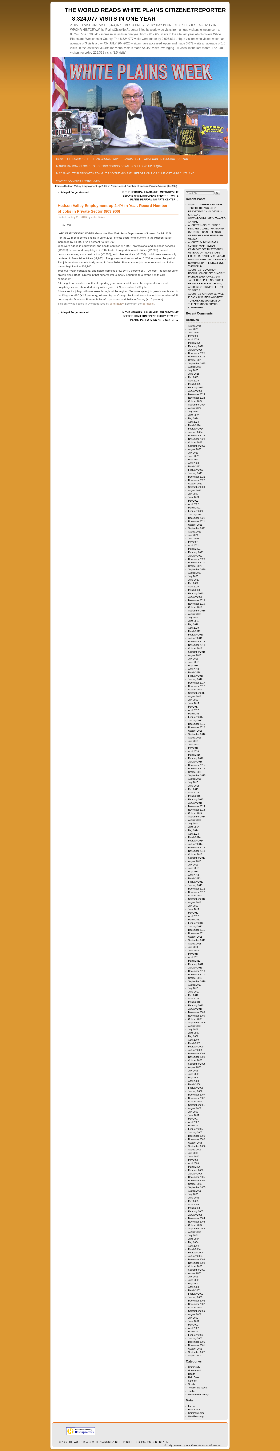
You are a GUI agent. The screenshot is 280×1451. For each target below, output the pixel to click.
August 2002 (194, 1314)
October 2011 (195, 936)
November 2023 (196, 439)
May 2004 (193, 1242)
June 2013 (193, 868)
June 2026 (193, 332)
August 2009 (194, 1026)
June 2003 (193, 1280)
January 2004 (195, 1256)
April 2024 (193, 422)
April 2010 (193, 998)
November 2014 (196, 809)
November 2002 (196, 1304)
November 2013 (196, 851)
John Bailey (98, 217)
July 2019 (193, 617)
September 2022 (197, 487)
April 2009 (193, 1039)
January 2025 (195, 391)
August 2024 (194, 408)
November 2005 (196, 1180)
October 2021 (195, 525)
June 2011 (193, 950)
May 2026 (193, 336)
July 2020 (193, 576)
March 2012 (194, 919)
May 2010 (193, 995)
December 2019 (196, 600)
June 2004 (193, 1239)
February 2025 (195, 387)
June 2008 (193, 1074)
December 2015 (196, 765)
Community (194, 1367)
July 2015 (193, 782)
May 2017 (193, 706)
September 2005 (197, 1187)
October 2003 (195, 1266)
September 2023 (197, 446)
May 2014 (193, 830)
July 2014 (193, 823)
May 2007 (193, 1118)
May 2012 (193, 912)
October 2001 (195, 1348)
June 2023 (193, 456)
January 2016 (195, 761)
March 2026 (194, 343)
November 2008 (196, 1057)
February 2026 (195, 346)
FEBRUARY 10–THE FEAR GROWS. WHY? (93, 158)
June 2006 (193, 1156)
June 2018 (193, 662)
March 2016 (194, 755)
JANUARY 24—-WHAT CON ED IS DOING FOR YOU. (156, 158)
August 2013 (194, 861)
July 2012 (193, 906)
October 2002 (195, 1307)
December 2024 (196, 394)
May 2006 (193, 1160)
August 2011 (194, 943)
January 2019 (195, 638)
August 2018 (194, 655)
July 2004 (193, 1235)
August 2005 (194, 1191)
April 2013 (193, 875)
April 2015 (193, 792)
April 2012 (193, 916)
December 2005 (196, 1177)
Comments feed (196, 1413)
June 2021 (193, 538)
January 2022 (195, 514)
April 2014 (193, 833)
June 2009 (193, 1033)
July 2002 (193, 1318)
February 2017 (195, 717)
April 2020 (193, 586)
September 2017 (197, 693)
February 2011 (195, 964)
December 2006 (196, 1136)
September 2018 (197, 652)
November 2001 (196, 1345)
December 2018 (196, 641)
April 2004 (193, 1245)
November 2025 (196, 356)
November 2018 (196, 645)
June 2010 (193, 991)
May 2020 (193, 583)
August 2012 (194, 902)
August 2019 (194, 614)
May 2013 (193, 871)
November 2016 (196, 727)
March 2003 (194, 1290)
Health (191, 1374)
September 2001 (197, 1352)
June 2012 (193, 909)
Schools (192, 1380)
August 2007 (194, 1108)
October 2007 (195, 1101)
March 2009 (194, 1043)
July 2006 (193, 1153)
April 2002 (193, 1328)
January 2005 (195, 1215)
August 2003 (194, 1273)
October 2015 (195, 772)
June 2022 (193, 497)
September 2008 (197, 1064)
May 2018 (193, 665)
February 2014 (195, 840)
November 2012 (196, 892)
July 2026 (193, 329)
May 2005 (193, 1201)
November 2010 (196, 974)
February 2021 (195, 552)
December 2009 (196, 1012)
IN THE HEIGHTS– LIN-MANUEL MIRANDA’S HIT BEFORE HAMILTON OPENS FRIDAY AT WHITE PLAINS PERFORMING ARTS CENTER (150, 196)
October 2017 (195, 689)
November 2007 (196, 1098)
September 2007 (197, 1105)
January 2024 (195, 432)
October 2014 (195, 813)
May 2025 (193, 377)
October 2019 (195, 607)
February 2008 (195, 1088)
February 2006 (195, 1170)
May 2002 (193, 1324)
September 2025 (197, 363)
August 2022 (194, 490)
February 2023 (195, 470)
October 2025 (195, 360)
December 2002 (196, 1300)
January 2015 (195, 803)
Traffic (191, 1391)
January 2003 (195, 1297)
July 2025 (193, 370)
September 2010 (197, 981)
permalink (148, 303)
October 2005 (195, 1184)
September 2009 (197, 1022)
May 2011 (193, 954)
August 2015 (194, 779)
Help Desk (193, 1377)
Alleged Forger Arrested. (74, 192)
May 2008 (193, 1077)
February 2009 (195, 1046)
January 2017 (195, 720)
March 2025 (194, 384)
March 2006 (194, 1166)
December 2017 (196, 682)
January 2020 (195, 597)
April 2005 (193, 1204)
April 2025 (193, 380)
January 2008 (195, 1091)
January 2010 (195, 1009)
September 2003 (197, 1269)
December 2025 (196, 353)
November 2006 (196, 1139)
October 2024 (195, 401)
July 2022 (193, 494)
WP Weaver (215, 1445)
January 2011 (195, 967)
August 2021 (194, 531)
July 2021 (193, 535)
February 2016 (195, 758)
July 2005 (193, 1194)
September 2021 (197, 528)
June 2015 (193, 785)
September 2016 (197, 734)
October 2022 (195, 483)
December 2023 (196, 435)
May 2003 (193, 1283)
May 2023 (193, 459)
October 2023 (195, 442)
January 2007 (195, 1132)
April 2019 (193, 628)
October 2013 (195, 854)
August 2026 (194, 325)
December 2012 (196, 888)
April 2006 (193, 1163)
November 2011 (196, 933)
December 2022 (196, 476)
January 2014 (195, 844)
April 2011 (193, 957)
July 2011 (193, 947)
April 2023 (193, 463)
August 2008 (194, 1067)
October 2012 (195, 895)
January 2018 (195, 679)
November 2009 (196, 1015)
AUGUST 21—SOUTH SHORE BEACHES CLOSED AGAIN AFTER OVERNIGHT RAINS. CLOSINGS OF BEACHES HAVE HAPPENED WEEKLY (206, 232)
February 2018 (195, 676)
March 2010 (194, 1002)
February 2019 (195, 634)
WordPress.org (196, 1416)
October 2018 (195, 648)
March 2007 (194, 1125)
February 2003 (195, 1294)
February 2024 (195, 428)
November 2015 (196, 768)
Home (59, 158)
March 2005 (194, 1208)
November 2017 (196, 686)
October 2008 (195, 1060)
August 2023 (194, 449)
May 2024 (193, 418)
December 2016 (196, 724)
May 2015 (193, 789)
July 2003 (193, 1276)
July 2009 (193, 1029)
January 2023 (195, 473)
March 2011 (194, 961)
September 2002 (197, 1311)
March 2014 (194, 837)
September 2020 (197, 569)
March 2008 (194, 1084)
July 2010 (193, 988)
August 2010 (194, 985)
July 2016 (193, 741)
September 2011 (196, 940)
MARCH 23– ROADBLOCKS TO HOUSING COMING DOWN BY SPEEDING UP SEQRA (109, 166)
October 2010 (195, 978)
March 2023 (194, 466)
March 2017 (194, 713)
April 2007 (193, 1122)
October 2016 (195, 731)
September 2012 (197, 899)
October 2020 (195, 566)
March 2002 (194, 1331)
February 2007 (195, 1129)
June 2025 (193, 373)
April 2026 (193, 339)
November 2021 (196, 521)
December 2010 (196, 971)
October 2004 (195, 1225)
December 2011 (196, 930)
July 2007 (193, 1112)
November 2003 (196, 1263)
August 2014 (194, 820)
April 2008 (193, 1081)
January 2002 (195, 1338)
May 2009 (193, 1036)
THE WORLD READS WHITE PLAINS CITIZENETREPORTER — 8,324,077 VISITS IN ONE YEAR (119, 1442)
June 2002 (193, 1321)
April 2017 (193, 710)
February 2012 (195, 923)
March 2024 (194, 425)
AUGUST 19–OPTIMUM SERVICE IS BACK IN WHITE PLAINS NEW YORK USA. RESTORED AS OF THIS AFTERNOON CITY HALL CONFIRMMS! (206, 301)
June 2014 (193, 827)
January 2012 (195, 926)
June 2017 (193, 703)
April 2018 (193, 669)
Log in (191, 1406)
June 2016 (193, 744)
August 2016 (194, 737)
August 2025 (194, 367)
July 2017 (193, 700)
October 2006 (195, 1142)
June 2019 (193, 621)
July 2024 (193, 411)
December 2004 (196, 1218)
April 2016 (193, 751)
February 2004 (195, 1252)
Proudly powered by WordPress (180, 1445)
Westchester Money (198, 1394)
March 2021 (194, 549)
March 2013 (194, 878)
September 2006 (197, 1146)
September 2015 (197, 775)
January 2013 (195, 885)
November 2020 (196, 562)
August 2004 (194, 1232)
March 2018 (194, 672)
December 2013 (196, 847)
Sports (191, 1384)
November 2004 (196, 1221)
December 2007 (196, 1094)
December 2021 (196, 518)
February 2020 (195, 593)
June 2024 (193, 415)
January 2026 (195, 349)
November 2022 (196, 480)
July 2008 (193, 1070)
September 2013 (197, 858)
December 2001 (196, 1342)
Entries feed (194, 1409)
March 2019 (194, 631)
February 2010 (195, 1005)
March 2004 (194, 1249)
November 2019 (196, 603)
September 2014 (197, 816)
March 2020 (194, 590)
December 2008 (196, 1053)
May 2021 (193, 542)
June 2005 (193, 1197)
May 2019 (193, 624)
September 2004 (197, 1228)
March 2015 (194, 796)
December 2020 (196, 559)
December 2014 (196, 806)
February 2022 (195, 511)
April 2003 (193, 1287)
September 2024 (197, 404)
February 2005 (195, 1211)
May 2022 (193, 500)
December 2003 (196, 1259)
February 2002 (195, 1335)
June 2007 (193, 1115)
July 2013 (193, 864)
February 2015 (195, 799)
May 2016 (193, 748)
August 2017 (194, 696)
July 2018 (193, 658)
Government (194, 1370)
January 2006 (195, 1173)
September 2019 (197, 610)
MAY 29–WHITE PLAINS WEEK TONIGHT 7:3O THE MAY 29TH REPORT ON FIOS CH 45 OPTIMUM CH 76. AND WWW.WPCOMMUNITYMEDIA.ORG (125, 177)
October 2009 (195, 1019)
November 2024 (196, 398)
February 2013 (195, 882)
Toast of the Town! (197, 1387)
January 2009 (195, 1050)
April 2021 (193, 545)
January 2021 (195, 555)
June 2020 (193, 579)
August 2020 (194, 573)
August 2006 (194, 1149)
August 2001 (194, 1355)
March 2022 (194, 507)
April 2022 (193, 504)
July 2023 (193, 452)
